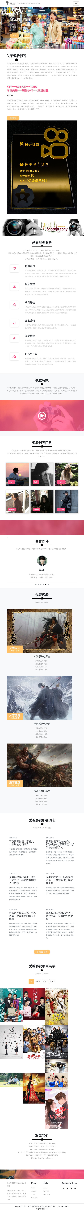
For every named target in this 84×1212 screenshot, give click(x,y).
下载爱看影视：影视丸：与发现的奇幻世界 (22, 843)
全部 (31, 981)
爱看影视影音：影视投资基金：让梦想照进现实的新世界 (59, 880)
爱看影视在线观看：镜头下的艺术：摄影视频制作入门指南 (22, 880)
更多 (14, 35)
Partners (46, 1191)
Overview (34, 1198)
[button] (36, 584)
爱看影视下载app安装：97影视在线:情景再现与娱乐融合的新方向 (60, 844)
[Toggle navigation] (76, 3)
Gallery (33, 1194)
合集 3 (52, 981)
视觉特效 (13, 118)
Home (33, 1188)
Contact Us (47, 1194)
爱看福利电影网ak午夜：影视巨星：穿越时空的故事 (59, 916)
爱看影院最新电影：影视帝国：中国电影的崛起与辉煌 (22, 916)
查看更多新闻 (42, 952)
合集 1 (38, 981)
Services (33, 1191)
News (45, 1188)
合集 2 (45, 981)
